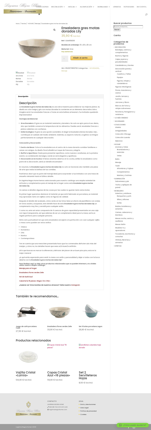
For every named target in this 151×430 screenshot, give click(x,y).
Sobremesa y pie (122, 181)
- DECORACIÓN (120, 47)
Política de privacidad (88, 411)
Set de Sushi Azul (26, 277)
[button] (54, 30)
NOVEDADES (129, 7)
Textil (117, 166)
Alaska (118, 127)
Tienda (23, 23)
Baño (117, 159)
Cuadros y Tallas (124, 74)
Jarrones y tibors (122, 102)
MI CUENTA (141, 7)
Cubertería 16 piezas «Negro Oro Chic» (34, 281)
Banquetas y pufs (124, 196)
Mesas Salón (120, 224)
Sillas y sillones (123, 199)
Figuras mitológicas (123, 87)
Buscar (117, 30)
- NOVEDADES (93, 68)
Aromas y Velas (121, 147)
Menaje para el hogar (28, 268)
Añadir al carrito (80, 58)
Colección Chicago (123, 134)
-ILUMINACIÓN (86, 7)
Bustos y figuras (121, 56)
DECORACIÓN (57, 7)
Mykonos (118, 141)
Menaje (37, 23)
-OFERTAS (117, 7)
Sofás (119, 203)
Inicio (18, 23)
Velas (119, 156)
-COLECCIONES (42, 7)
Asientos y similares (123, 193)
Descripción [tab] (23, 96)
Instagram (75, 285)
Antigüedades (121, 131)
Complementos (123, 172)
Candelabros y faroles (124, 65)
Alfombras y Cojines (125, 168)
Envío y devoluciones (88, 404)
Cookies (83, 414)
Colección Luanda (122, 137)
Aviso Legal (84, 408)
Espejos (120, 77)
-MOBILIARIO (102, 7)
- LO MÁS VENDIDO (121, 118)
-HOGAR (71, 7)
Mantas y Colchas (124, 175)
